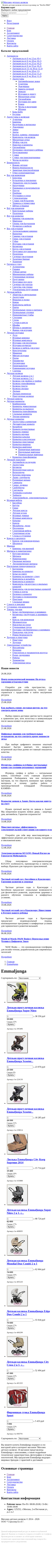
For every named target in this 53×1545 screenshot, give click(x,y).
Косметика (17, 246)
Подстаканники (20, 152)
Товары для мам (14, 609)
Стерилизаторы (19, 198)
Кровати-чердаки (20, 434)
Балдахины (17, 569)
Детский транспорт (16, 459)
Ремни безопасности (22, 635)
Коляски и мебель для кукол (25, 348)
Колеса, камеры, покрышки (25, 134)
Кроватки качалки (21, 437)
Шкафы (16, 325)
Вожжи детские (20, 165)
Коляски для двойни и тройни (27, 381)
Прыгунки (17, 640)
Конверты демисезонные (24, 406)
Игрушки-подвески (21, 345)
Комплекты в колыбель (23, 579)
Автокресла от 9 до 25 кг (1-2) (26, 74)
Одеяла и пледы (20, 591)
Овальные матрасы (21, 561)
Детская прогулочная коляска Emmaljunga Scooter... (25, 1060)
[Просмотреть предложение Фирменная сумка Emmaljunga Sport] (17, 1407)
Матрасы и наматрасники (19, 551)
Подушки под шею (27, 101)
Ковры (15, 302)
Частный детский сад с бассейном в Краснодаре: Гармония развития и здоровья (26, 880)
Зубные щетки (19, 272)
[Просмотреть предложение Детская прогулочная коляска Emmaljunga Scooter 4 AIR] (17, 1103)
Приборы (16, 193)
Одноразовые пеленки (23, 277)
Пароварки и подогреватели (26, 188)
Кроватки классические (23, 439)
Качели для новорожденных (26, 541)
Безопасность (13, 162)
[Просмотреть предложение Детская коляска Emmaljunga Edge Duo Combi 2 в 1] (17, 1305)
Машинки (17, 353)
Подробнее (6, 700)
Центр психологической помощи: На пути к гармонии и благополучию (23, 680)
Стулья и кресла (20, 322)
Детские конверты (15, 401)
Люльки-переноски (21, 393)
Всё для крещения (15, 208)
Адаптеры (23, 84)
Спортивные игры (21, 533)
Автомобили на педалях (24, 462)
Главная (10, 28)
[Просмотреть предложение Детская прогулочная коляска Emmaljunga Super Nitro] (17, 1002)
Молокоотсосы (19, 622)
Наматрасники (19, 558)
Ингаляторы (18, 647)
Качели (15, 523)
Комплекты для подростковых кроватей (31, 589)
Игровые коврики (21, 338)
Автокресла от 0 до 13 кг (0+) (26, 58)
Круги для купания (21, 249)
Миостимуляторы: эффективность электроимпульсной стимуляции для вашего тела (26, 828)
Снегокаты (17, 490)
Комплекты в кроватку (23, 581)
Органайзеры (24, 99)
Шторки (22, 109)
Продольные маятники (29, 452)
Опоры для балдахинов (23, 223)
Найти (4, 16)
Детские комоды (15, 398)
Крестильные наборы (22, 211)
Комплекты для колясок (23, 137)
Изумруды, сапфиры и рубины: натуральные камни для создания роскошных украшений (24, 766)
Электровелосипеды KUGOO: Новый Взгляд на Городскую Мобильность (25, 854)
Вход (9, 20)
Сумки (15, 155)
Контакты (11, 43)
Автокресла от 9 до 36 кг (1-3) (26, 76)
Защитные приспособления (25, 170)
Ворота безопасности (22, 167)
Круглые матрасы (20, 553)
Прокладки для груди (22, 632)
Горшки (16, 269)
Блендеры (17, 178)
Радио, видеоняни (21, 655)
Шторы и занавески (22, 327)
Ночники (16, 650)
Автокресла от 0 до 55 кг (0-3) (26, 66)
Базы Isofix (17, 112)
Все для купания (15, 228)
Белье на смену (19, 574)
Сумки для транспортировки (26, 157)
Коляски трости (20, 386)
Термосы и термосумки (23, 203)
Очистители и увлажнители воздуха (29, 652)
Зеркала (22, 91)
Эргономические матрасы (24, 564)
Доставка (11, 38)
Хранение (17, 261)
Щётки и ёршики (20, 206)
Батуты (15, 505)
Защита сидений (26, 89)
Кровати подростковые (23, 429)
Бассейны (17, 503)
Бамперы (16, 122)
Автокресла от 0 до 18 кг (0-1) (26, 61)
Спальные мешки (20, 602)
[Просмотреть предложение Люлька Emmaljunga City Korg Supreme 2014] (17, 1154)
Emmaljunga (12, 964)
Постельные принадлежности (21, 566)
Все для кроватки (15, 216)
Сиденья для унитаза (22, 284)
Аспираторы (18, 266)
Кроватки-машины (21, 444)
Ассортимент (13, 33)
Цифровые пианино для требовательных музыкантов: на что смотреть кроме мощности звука (25, 736)
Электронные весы (21, 663)
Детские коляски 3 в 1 (23, 378)
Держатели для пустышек (24, 183)
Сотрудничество (15, 35)
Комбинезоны (19, 404)
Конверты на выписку (23, 409)
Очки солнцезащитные (23, 173)
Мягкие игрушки (20, 355)
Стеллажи (17, 317)
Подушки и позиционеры (24, 597)
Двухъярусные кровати (23, 424)
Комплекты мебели (21, 305)
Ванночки (17, 233)
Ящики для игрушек (22, 330)
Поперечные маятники (29, 449)
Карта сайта (12, 46)
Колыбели (17, 426)
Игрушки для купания (23, 244)
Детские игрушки (15, 332)
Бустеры (16, 114)
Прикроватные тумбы (23, 315)
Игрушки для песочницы (24, 343)
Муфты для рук (19, 142)
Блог (9, 30)
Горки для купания (21, 239)
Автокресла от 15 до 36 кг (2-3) (27, 68)
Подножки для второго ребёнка (27, 150)
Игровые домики (20, 515)
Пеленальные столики (23, 312)
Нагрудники (18, 185)
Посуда (15, 190)
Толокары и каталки (22, 492)
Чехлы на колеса (20, 160)
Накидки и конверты (22, 145)
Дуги (14, 335)
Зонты (15, 132)
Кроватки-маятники (22, 447)
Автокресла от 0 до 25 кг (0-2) (26, 63)
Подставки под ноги (22, 282)
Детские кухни (19, 513)
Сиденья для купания (22, 256)
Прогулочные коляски (23, 396)
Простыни (17, 599)
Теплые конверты (20, 416)
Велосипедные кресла (23, 470)
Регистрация (13, 23)
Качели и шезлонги (16, 538)
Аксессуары (18, 79)
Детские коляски (15, 373)
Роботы (16, 657)
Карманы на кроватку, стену (26, 576)
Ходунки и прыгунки (17, 637)
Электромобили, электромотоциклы (29, 498)
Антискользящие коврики (24, 231)
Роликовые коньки (21, 480)
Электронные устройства (19, 645)
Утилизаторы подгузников (25, 289)
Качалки (16, 520)
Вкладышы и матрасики (24, 124)
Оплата (10, 40)
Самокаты (17, 482)
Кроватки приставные (23, 442)
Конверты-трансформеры (24, 411)
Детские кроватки (15, 419)
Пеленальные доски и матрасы (27, 310)
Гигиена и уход (14, 264)
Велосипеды (18, 472)
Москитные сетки (26, 96)
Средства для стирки (22, 287)
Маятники (17, 221)
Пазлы (15, 358)
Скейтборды (18, 487)
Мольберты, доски (21, 525)
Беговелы (17, 467)
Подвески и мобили (22, 226)
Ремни (21, 104)
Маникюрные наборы (22, 274)
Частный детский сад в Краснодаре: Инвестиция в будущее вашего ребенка (26, 911)
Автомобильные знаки (29, 81)
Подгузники (18, 279)
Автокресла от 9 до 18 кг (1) (26, 71)
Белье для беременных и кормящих (29, 612)
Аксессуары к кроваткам (24, 421)
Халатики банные (21, 259)
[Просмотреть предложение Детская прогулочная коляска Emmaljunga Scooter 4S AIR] (17, 1052)
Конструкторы (19, 350)
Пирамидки (18, 360)
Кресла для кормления (23, 619)
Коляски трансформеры (23, 383)
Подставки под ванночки (24, 251)
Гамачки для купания (22, 236)
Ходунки (16, 642)
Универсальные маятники (30, 454)
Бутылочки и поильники (24, 180)
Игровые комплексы (22, 340)
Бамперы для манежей (23, 548)
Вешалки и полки (21, 299)
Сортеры (16, 371)
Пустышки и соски (21, 195)
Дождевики (23, 86)
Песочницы (18, 528)
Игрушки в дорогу (27, 94)
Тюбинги (16, 495)
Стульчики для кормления (19, 607)
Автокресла (12, 56)
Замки (15, 129)
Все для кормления (16, 175)
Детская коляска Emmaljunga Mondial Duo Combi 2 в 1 (25, 1262)
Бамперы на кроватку (22, 571)
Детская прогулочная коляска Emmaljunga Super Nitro (25, 1009)
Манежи (11, 546)
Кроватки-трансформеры (24, 457)
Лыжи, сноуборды (21, 477)
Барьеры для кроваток (23, 218)
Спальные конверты (22, 414)
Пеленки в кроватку (22, 594)
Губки (15, 241)
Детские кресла (19, 510)
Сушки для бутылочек (23, 200)
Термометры (18, 660)
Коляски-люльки (20, 388)
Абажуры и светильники (24, 294)
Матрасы (16, 556)
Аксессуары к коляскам (18, 117)
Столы (15, 320)
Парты (15, 307)
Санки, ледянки (20, 485)
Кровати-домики (20, 432)
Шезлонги (17, 543)
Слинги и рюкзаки (16, 604)
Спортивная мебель (21, 531)
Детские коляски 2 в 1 (23, 376)
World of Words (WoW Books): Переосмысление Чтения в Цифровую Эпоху (25, 940)
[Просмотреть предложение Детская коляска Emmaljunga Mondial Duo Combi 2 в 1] (17, 1255)
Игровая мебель (14, 500)
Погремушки (18, 363)
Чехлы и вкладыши (27, 107)
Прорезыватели (19, 365)
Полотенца (17, 213)
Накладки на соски (21, 624)
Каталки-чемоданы (21, 475)
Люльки (16, 391)
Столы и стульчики (21, 536)
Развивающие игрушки (23, 368)
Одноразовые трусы (22, 627)
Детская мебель (14, 292)
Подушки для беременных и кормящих (31, 630)
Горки (15, 508)
